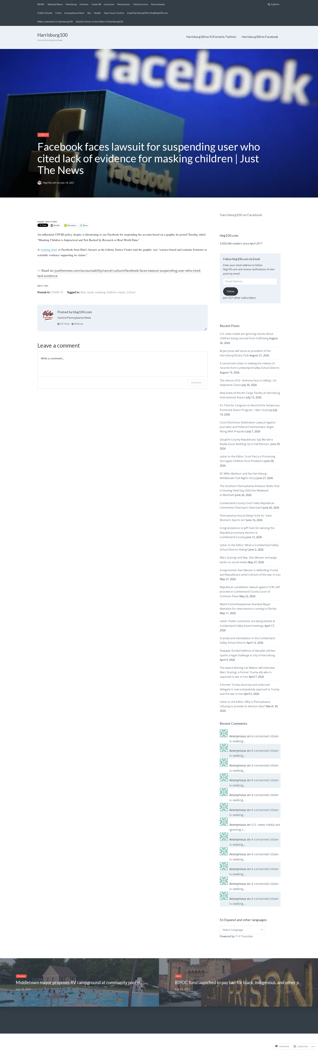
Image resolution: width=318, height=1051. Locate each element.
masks (122, 292)
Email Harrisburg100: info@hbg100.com (147, 12)
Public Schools (44, 12)
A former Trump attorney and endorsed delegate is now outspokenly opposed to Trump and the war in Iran (249, 689)
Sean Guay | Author (114, 12)
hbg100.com (50, 182)
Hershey (84, 4)
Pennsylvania (158, 4)
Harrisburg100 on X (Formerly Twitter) (211, 37)
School (131, 292)
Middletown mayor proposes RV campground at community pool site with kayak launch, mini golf (106, 982)
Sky (89, 12)
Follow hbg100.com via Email (241, 259)
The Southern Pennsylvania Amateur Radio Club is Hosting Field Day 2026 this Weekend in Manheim (250, 490)
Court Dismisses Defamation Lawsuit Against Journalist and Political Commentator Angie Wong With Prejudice (248, 427)
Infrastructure (140, 4)
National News (55, 4)
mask (90, 292)
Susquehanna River (74, 12)
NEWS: (41, 4)
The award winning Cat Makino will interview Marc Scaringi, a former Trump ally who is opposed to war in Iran (247, 672)
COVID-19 (43, 134)
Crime (58, 12)
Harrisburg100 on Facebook (260, 37)
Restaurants (123, 4)
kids (83, 292)
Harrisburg (71, 4)
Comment (196, 382)
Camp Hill (96, 4)
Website (78, 323)
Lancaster (109, 4)
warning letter (49, 249)
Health (97, 12)
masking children (105, 292)
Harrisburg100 (52, 35)
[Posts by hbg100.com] (48, 316)
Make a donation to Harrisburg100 (55, 21)
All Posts (64, 323)
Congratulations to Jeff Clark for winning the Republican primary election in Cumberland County (247, 532)
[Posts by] (40, 182)
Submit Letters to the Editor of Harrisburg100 (99, 21)
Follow (230, 291)
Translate (247, 936)
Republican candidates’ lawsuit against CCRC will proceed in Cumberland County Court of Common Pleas (250, 591)
